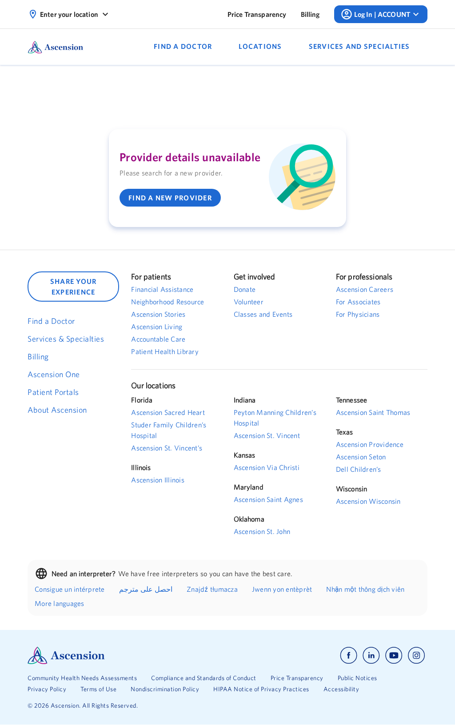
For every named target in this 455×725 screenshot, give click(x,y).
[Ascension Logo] (128, 655)
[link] (257, 14)
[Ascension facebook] (348, 655)
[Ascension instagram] (416, 655)
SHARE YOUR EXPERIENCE (73, 286)
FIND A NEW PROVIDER (170, 198)
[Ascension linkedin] (371, 655)
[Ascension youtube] (394, 655)
